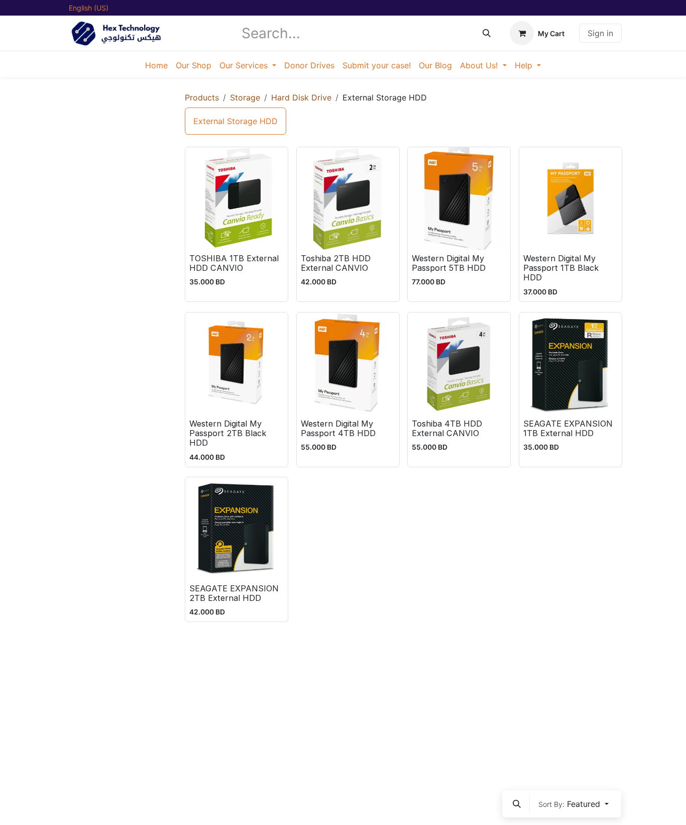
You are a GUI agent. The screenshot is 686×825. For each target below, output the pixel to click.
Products (202, 97)
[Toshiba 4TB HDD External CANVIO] (459, 364)
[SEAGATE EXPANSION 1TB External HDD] (570, 364)
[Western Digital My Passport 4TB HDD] (348, 364)
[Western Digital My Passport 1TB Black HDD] (570, 198)
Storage (245, 97)
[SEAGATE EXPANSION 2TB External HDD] (236, 528)
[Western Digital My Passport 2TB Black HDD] (236, 364)
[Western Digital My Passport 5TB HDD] (459, 198)
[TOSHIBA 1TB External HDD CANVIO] (236, 198)
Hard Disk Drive (301, 97)
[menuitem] (156, 65)
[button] (516, 803)
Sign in (600, 33)
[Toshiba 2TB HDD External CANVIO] (348, 198)
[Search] (486, 33)
